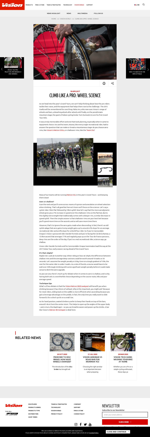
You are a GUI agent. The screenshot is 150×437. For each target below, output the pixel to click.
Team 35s (90, 130)
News (69, 13)
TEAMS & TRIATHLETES (59, 404)
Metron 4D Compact (57, 310)
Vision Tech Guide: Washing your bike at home (123, 359)
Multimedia (82, 13)
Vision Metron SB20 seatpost (77, 286)
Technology (67, 5)
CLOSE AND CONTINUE (117, 432)
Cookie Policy (93, 433)
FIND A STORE (78, 410)
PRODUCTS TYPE (34, 410)
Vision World (79, 5)
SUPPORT (77, 407)
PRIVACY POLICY (56, 414)
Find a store (39, 5)
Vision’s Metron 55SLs (55, 130)
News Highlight (53, 13)
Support (89, 5)
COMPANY (77, 404)
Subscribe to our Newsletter (113, 410)
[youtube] (90, 425)
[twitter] (85, 425)
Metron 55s (71, 195)
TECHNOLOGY (56, 407)
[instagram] (76, 425)
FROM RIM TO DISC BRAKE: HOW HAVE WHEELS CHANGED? (62, 359)
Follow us (98, 13)
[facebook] (80, 425)
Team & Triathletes (54, 5)
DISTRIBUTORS (33, 414)
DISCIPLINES (32, 404)
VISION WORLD (56, 410)
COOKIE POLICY (79, 414)
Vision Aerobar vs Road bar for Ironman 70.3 (92, 359)
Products (29, 5)
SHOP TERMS (32, 417)
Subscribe (124, 422)
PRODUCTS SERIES (34, 407)
